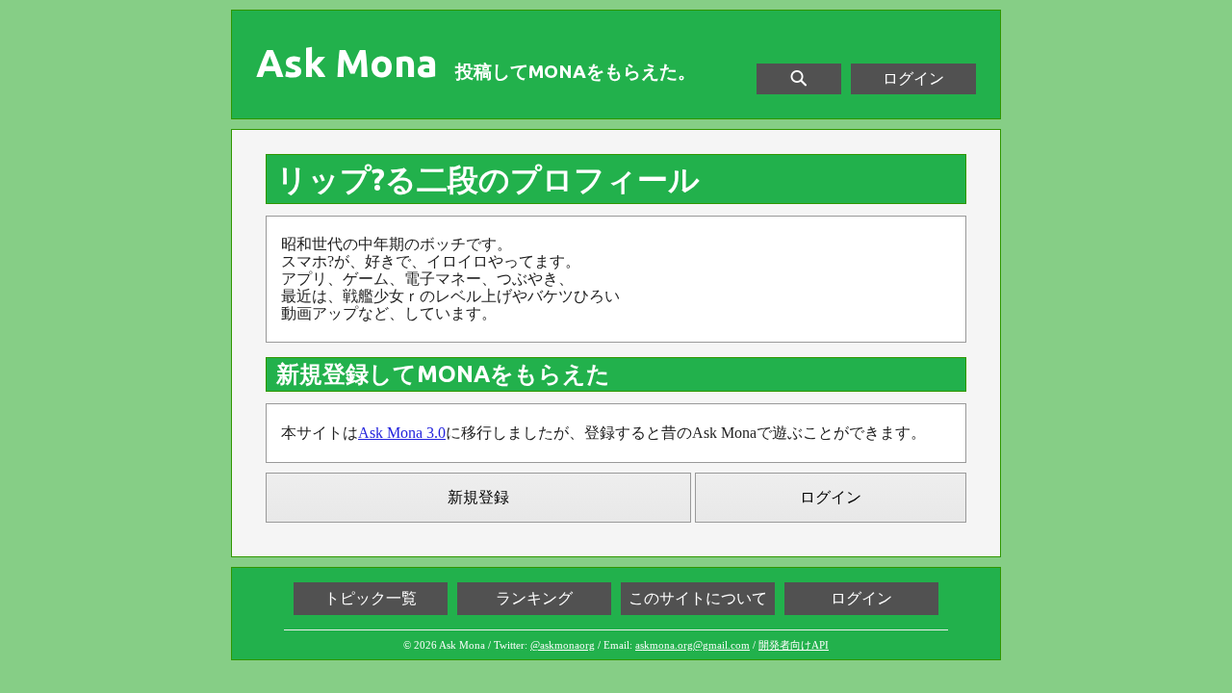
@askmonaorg (562, 645)
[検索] (799, 79)
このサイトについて (698, 598)
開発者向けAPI (793, 645)
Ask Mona (347, 63)
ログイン (913, 78)
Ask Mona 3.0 (402, 432)
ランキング (534, 598)
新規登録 (478, 497)
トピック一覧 (370, 598)
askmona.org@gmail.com (692, 645)
